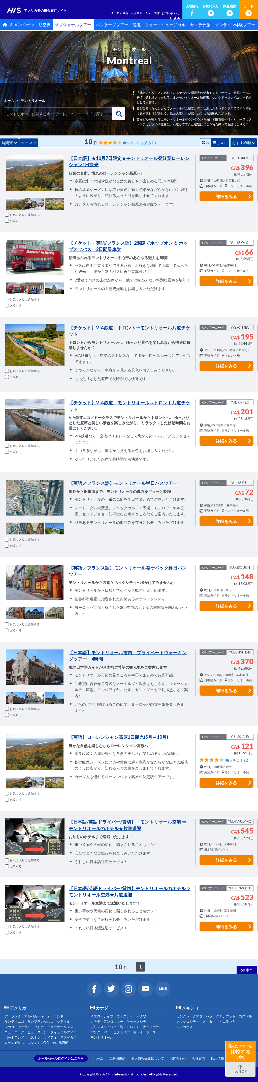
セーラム (24, 1027)
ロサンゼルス (14, 1043)
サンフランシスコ (40, 1021)
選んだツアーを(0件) (240, 1051)
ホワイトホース (144, 1032)
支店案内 (137, 13)
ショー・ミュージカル (165, 24)
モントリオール (101, 1037)
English (175, 18)
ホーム (9, 100)
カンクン (182, 1016)
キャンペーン (22, 24)
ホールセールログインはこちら (61, 1058)
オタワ (141, 1016)
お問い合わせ (171, 13)
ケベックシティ (137, 1021)
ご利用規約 (117, 1058)
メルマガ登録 (119, 13)
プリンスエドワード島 (106, 1027)
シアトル (63, 1021)
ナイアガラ (151, 1027)
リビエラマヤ (226, 1021)
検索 (119, 113)
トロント (133, 1027)
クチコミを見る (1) (141, 143)
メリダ (207, 1021)
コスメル (245, 1016)
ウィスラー (125, 1016)
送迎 (137, 24)
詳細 (226, 196)
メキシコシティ (187, 1021)
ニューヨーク (14, 1032)
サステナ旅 (200, 24)
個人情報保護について (147, 1058)
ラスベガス (68, 1037)
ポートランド (14, 1037)
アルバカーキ (34, 1016)
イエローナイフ (101, 1016)
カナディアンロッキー (106, 1021)
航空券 (45, 24)
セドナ (39, 1027)
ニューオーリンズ (60, 1027)
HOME (4, 24)
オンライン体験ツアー (235, 24)
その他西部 (60, 1043)
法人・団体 (152, 13)
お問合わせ (178, 1058)
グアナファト (226, 1016)
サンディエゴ (14, 1021)
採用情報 (217, 1058)
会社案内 (198, 1058)
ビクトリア (121, 1032)
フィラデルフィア (63, 1032)
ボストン (34, 1037)
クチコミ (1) (238, 760)
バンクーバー (100, 1032)
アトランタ (13, 1016)
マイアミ (50, 1037)
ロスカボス (184, 1027)
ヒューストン (37, 1032)
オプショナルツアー (73, 24)
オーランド (55, 1016)
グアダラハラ (202, 1016)
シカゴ (9, 1027)
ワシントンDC (38, 1043)
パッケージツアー (112, 24)
